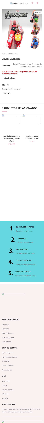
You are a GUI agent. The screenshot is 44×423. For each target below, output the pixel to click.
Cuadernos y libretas (9, 357)
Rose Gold (6, 381)
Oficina (4, 385)
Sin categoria (12, 54)
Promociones (7, 370)
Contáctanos (6, 342)
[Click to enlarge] (6, 45)
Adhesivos (5, 361)
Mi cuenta (5, 325)
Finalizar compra (8, 337)
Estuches (5, 394)
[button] (18, 122)
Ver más (5, 398)
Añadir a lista (9, 78)
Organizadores (7, 390)
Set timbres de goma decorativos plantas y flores (11, 138)
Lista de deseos (7, 333)
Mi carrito (5, 329)
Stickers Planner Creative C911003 (32, 137)
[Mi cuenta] (41, 3)
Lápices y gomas (8, 353)
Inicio (4, 54)
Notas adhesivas (8, 366)
